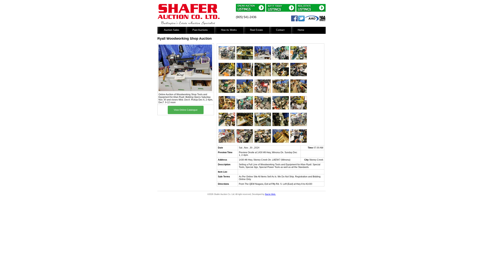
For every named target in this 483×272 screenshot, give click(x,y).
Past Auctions (200, 30)
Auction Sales (171, 30)
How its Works (229, 30)
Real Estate (256, 30)
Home (301, 30)
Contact (280, 30)
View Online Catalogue (186, 110)
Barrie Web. (270, 194)
